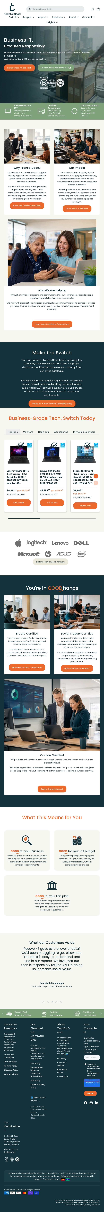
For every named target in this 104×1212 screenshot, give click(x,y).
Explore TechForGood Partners (50, 561)
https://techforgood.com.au (90, 1205)
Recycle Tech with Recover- (54, 67)
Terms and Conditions (9, 1056)
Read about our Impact (77, 208)
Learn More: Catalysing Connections (52, 324)
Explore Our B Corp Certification (27, 667)
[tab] (13, 432)
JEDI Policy (35, 1080)
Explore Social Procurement (77, 668)
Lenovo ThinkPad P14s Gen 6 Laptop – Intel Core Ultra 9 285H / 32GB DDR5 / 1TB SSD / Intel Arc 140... (18, 477)
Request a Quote (62, 1071)
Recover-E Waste (62, 1064)
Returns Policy (10, 1065)
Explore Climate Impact (52, 789)
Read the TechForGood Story (27, 205)
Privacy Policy (10, 1061)
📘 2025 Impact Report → (38, 1099)
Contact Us (62, 1076)
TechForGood (10, 1190)
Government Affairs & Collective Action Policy (37, 1072)
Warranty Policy (11, 1074)
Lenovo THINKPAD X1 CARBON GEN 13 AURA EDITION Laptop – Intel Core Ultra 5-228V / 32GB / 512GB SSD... (51, 477)
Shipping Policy (11, 1070)
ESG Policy (35, 1063)
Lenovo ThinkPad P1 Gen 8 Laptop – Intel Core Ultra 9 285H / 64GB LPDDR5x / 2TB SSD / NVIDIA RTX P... (83, 477)
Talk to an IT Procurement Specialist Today (52, 403)
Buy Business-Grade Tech (19, 67)
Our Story (61, 1058)
